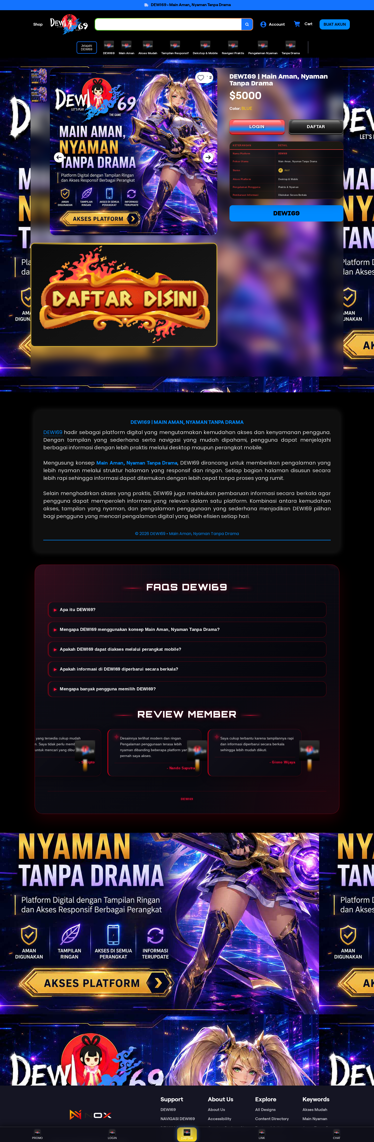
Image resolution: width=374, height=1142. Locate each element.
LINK (262, 1137)
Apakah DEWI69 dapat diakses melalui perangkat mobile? (120, 649)
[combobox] (168, 24)
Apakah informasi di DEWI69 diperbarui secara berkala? (119, 669)
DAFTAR (316, 126)
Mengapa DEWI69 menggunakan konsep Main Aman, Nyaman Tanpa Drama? (140, 629)
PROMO (37, 1137)
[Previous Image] (59, 157)
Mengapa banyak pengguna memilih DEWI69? (108, 689)
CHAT (336, 1137)
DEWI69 (286, 213)
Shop (38, 24)
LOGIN (257, 126)
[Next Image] (208, 157)
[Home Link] (69, 24)
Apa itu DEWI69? (77, 609)
